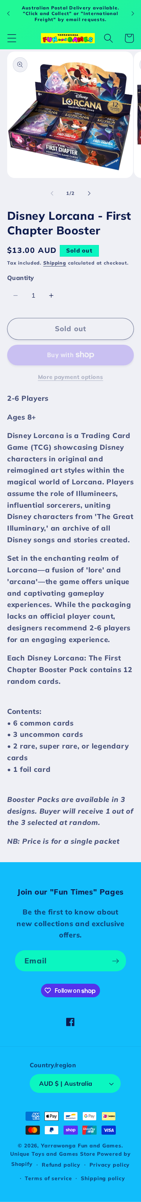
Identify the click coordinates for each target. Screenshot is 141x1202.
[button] (12, 38)
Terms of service (48, 1178)
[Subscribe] (115, 960)
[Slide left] (52, 193)
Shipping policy (103, 1178)
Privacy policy (109, 1164)
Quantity (20, 277)
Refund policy (61, 1164)
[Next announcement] (132, 13)
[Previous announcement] (8, 13)
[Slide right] (89, 193)
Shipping (54, 263)
